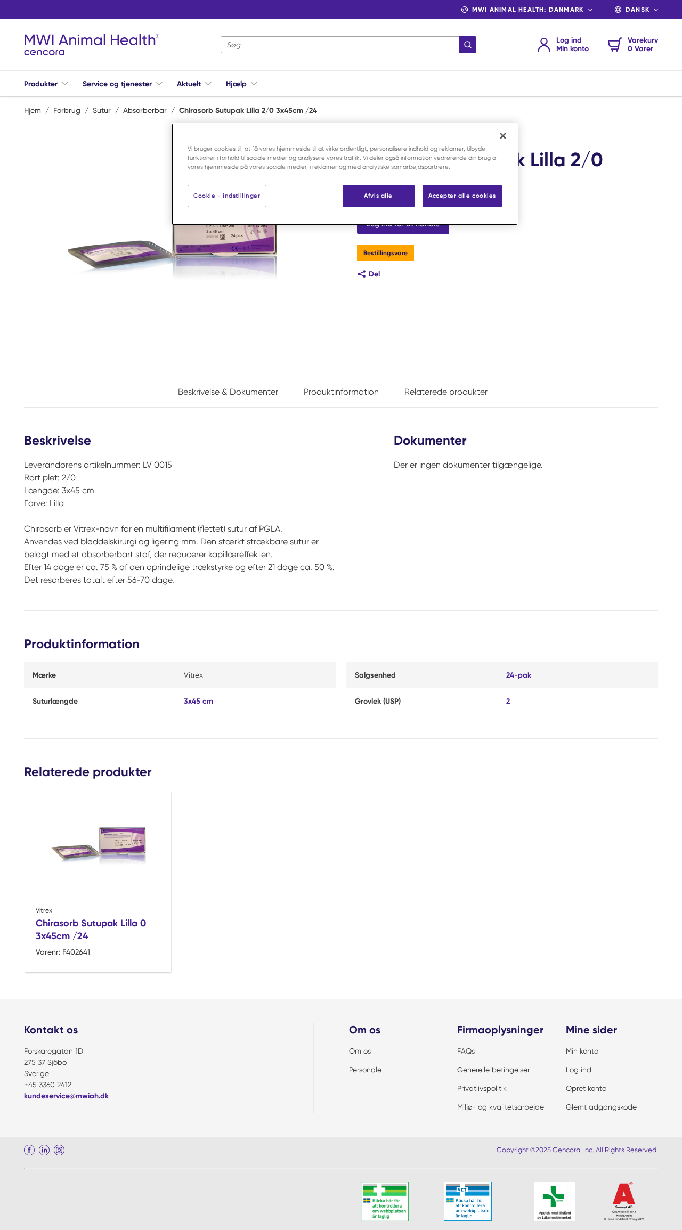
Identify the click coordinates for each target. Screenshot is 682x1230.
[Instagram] (59, 1150)
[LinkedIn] (44, 1150)
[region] (345, 174)
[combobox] (348, 44)
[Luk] (503, 136)
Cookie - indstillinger (227, 195)
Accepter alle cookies (462, 195)
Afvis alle (378, 195)
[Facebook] (29, 1150)
